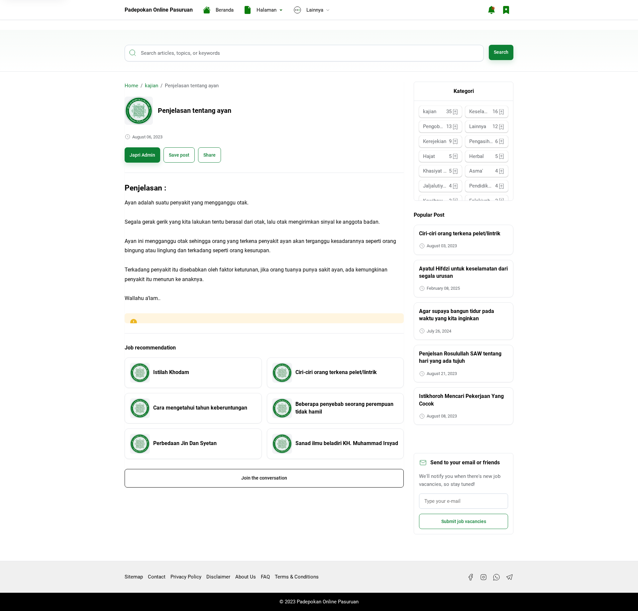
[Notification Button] (491, 10)
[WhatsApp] (496, 577)
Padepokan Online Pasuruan (159, 10)
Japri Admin (142, 155)
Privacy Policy (185, 577)
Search (501, 52)
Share (209, 155)
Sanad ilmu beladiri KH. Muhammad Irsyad (346, 443)
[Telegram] (509, 577)
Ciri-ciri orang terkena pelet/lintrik (336, 372)
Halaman (266, 10)
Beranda (225, 10)
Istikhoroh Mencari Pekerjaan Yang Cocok (461, 400)
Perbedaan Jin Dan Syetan (185, 443)
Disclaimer (218, 577)
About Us (245, 577)
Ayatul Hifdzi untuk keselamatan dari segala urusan (463, 272)
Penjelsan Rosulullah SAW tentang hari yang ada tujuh (460, 357)
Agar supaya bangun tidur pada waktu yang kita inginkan (456, 315)
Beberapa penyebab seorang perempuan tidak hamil (344, 408)
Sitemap (134, 577)
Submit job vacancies (463, 521)
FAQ (265, 577)
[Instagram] (483, 577)
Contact (156, 577)
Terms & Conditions (297, 577)
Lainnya (314, 10)
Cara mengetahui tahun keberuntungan (200, 408)
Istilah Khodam (171, 372)
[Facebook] (471, 577)
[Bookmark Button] (506, 10)
